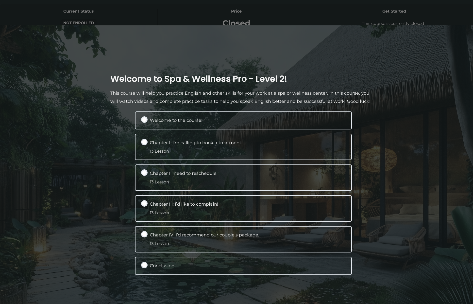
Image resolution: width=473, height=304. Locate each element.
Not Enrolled (78, 22)
